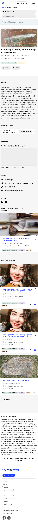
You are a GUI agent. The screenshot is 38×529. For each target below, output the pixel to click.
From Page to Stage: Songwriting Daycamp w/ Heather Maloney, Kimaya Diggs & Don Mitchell (17, 290)
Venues (9, 7)
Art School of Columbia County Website (19, 183)
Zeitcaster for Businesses (11, 496)
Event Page (9, 180)
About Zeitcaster (8, 499)
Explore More (7, 399)
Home (4, 481)
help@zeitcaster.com (10, 511)
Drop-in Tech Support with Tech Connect (16, 380)
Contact (5, 502)
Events (4, 7)
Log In (34, 3)
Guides (15, 7)
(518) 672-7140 (9, 187)
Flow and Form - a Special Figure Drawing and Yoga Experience (16, 239)
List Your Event (22, 3)
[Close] (35, 22)
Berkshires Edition (8, 490)
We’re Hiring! (7, 505)
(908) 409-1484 (7, 514)
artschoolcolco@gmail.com (13, 191)
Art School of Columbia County (14, 58)
